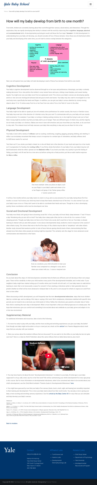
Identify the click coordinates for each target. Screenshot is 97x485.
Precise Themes (51, 482)
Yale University (79, 460)
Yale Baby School (16, 4)
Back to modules (12, 423)
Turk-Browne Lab (57, 454)
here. (72, 383)
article (62, 326)
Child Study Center (81, 454)
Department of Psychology (83, 457)
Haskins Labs (56, 457)
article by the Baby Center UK (58, 394)
